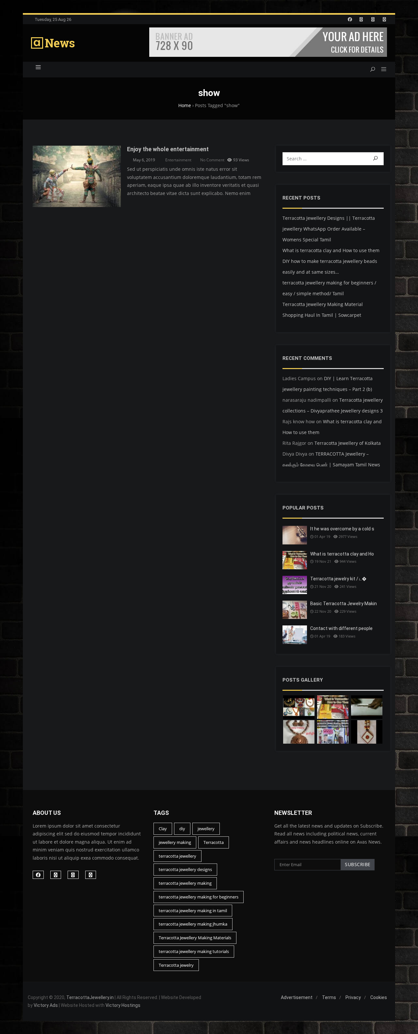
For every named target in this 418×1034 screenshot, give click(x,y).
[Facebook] (349, 19)
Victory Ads (46, 1005)
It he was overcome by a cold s (342, 528)
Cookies (378, 997)
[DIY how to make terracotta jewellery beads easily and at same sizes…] (366, 707)
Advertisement (297, 997)
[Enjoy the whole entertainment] (77, 149)
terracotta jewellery (177, 856)
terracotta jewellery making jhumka (193, 924)
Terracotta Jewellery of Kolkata (347, 443)
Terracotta (213, 842)
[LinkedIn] (361, 19)
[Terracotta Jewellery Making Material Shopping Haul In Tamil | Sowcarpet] (332, 732)
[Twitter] (373, 19)
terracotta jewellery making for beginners (198, 897)
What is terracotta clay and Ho (342, 554)
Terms (329, 997)
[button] (381, 69)
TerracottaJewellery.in (90, 997)
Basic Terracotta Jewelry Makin (343, 603)
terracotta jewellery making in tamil (193, 910)
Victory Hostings (122, 1005)
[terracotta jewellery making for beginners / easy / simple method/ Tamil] (298, 732)
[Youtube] (384, 19)
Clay (163, 829)
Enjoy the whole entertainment (168, 149)
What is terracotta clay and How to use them (330, 250)
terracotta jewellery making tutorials (194, 951)
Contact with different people (341, 628)
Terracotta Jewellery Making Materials (195, 938)
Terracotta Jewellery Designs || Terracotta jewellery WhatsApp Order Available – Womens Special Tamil (328, 229)
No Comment (212, 160)
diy (182, 829)
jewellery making (175, 842)
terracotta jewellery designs (185, 869)
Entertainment (178, 160)
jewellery (206, 829)
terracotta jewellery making (185, 883)
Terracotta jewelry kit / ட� (338, 578)
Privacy (353, 997)
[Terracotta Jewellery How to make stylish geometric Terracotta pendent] (366, 732)
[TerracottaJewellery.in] (53, 43)
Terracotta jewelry (176, 965)
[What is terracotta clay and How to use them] (332, 707)
